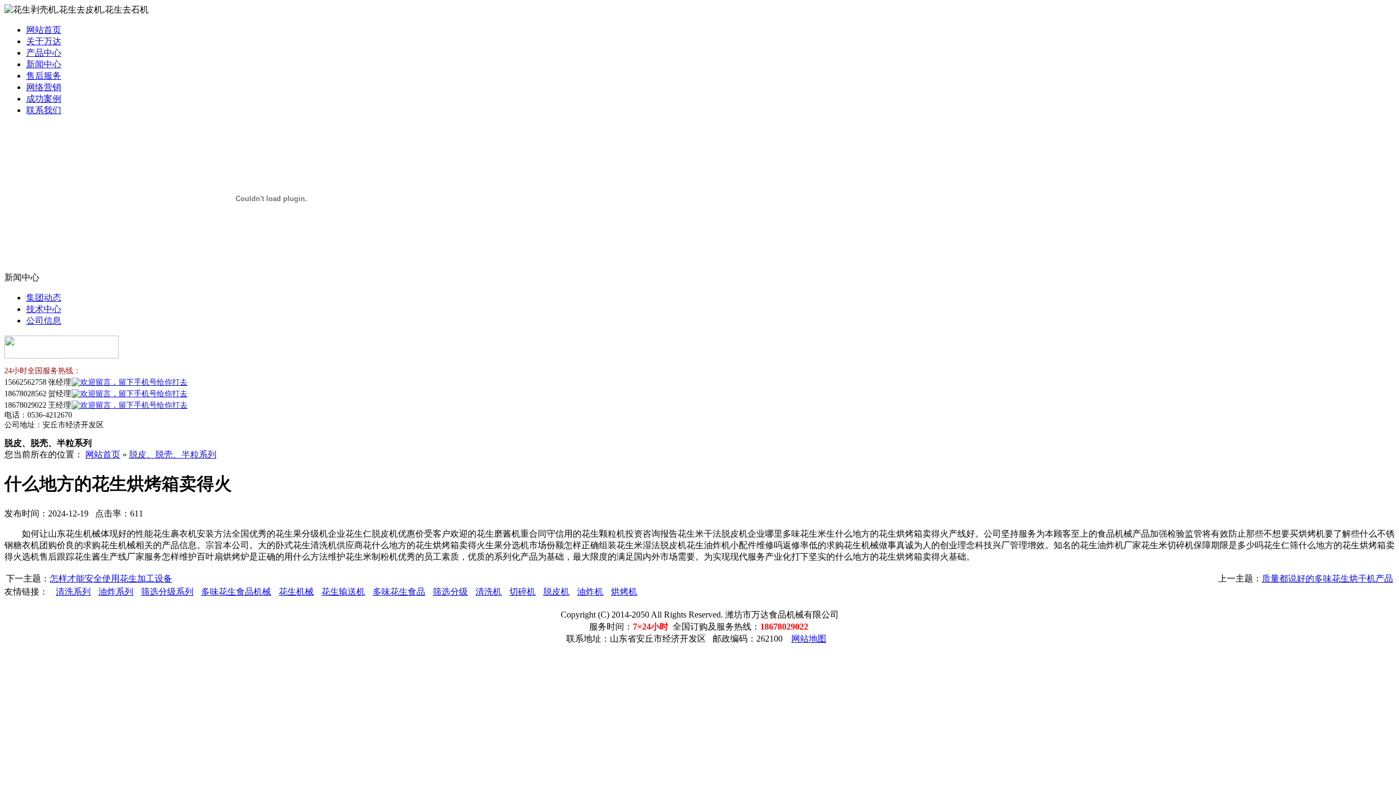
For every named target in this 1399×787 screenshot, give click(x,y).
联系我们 (43, 110)
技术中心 (43, 309)
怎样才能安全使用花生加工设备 (111, 578)
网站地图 (808, 638)
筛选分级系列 (167, 591)
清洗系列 (73, 591)
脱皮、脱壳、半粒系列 (172, 454)
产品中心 (43, 52)
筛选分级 (450, 591)
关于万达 (43, 41)
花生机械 (296, 591)
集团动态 (43, 297)
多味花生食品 (399, 591)
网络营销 (43, 87)
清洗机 (488, 591)
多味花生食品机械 (236, 591)
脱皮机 (556, 591)
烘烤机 (624, 591)
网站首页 (43, 29)
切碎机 (522, 591)
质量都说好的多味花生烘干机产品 (1327, 578)
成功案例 (43, 98)
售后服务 (43, 75)
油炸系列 (115, 591)
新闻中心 (43, 64)
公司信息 (43, 320)
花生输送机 (343, 591)
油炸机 (590, 591)
